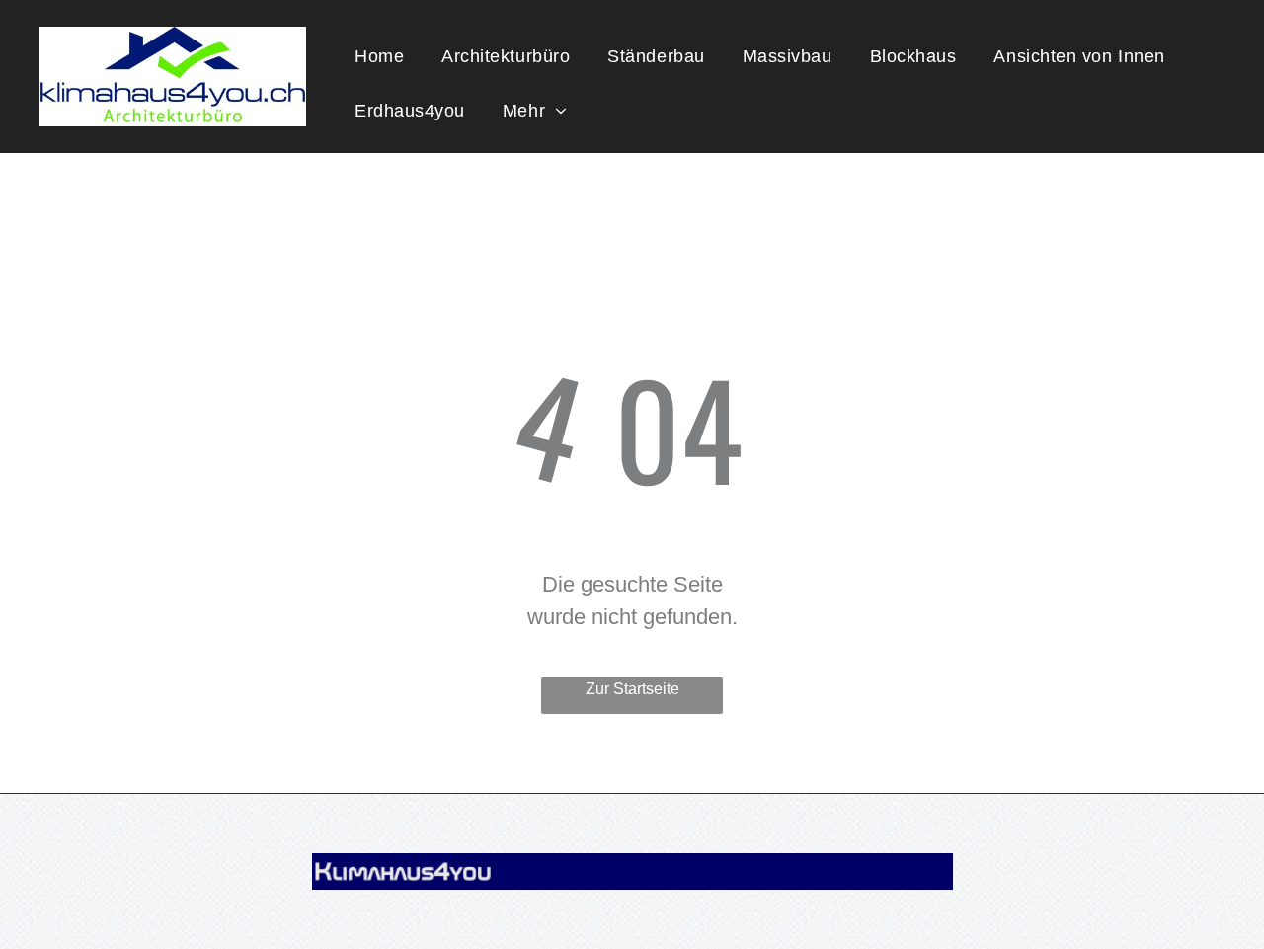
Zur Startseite (632, 688)
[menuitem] (379, 57)
